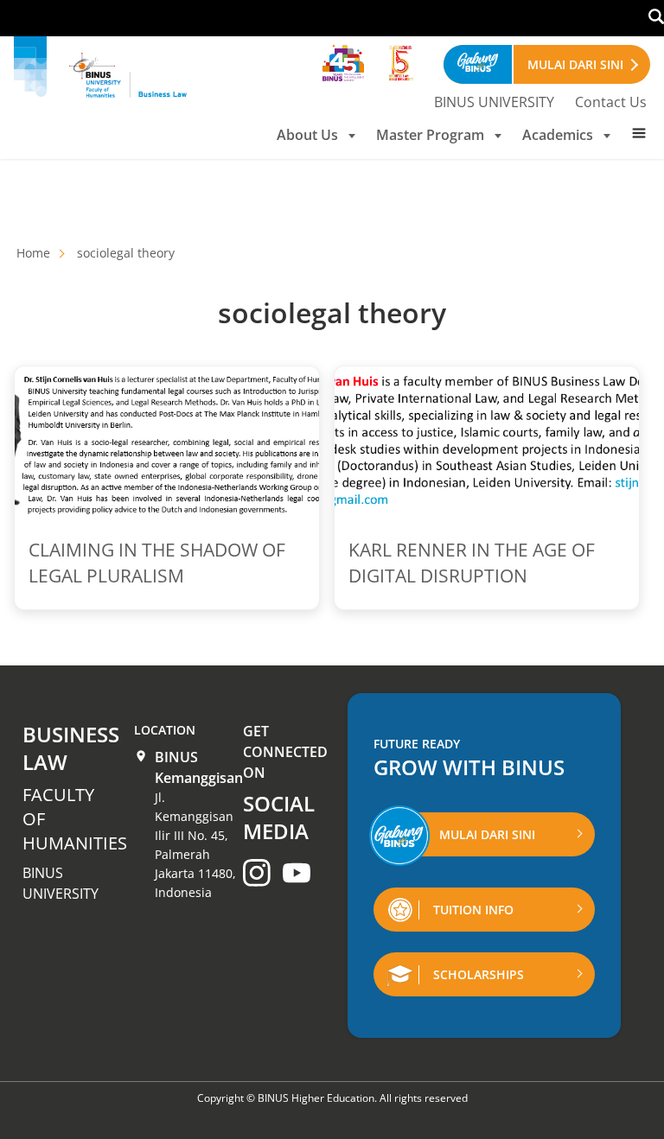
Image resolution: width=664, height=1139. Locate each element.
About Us (307, 134)
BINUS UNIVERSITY (494, 101)
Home (33, 253)
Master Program (430, 134)
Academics (557, 134)
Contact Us (611, 101)
